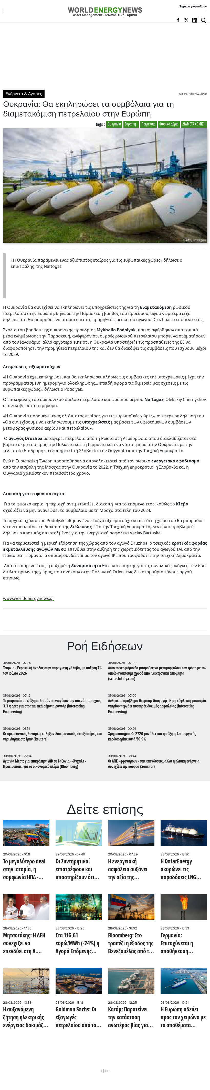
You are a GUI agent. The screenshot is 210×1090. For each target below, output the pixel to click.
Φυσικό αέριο (168, 124)
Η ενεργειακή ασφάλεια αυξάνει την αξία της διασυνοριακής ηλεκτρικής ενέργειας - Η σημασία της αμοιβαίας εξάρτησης (131, 870)
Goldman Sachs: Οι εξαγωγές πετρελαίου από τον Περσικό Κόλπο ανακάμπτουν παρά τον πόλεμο (77, 1018)
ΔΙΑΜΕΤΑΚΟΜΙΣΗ (194, 124)
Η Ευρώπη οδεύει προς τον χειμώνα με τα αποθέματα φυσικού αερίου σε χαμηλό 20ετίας (183, 1018)
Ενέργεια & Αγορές (24, 94)
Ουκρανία (114, 124)
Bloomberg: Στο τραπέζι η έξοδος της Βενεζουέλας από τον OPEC (131, 944)
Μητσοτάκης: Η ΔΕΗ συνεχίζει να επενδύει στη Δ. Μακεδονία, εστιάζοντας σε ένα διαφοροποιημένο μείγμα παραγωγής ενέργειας (24, 944)
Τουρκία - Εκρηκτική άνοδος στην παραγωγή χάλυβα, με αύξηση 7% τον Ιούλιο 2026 (52, 670)
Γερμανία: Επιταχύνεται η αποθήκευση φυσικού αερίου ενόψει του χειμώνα (182, 944)
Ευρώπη (131, 124)
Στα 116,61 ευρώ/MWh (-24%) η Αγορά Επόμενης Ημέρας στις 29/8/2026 (77, 944)
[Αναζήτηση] (204, 20)
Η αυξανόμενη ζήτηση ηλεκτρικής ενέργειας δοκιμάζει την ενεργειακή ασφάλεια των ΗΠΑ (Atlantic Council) (25, 1018)
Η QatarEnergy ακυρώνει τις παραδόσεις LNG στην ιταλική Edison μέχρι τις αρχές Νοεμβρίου (182, 870)
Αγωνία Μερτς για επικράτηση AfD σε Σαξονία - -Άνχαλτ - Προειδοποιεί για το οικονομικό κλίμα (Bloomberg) (44, 764)
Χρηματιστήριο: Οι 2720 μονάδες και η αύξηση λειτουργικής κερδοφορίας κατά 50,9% (152, 736)
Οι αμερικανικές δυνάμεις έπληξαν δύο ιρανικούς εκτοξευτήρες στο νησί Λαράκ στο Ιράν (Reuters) (52, 736)
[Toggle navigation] (8, 11)
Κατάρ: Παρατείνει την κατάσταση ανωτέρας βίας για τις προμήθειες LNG (129, 1018)
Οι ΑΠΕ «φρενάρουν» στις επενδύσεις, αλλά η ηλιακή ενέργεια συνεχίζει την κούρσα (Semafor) (154, 764)
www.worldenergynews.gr (28, 598)
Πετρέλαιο (148, 124)
